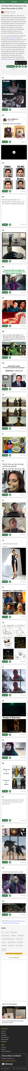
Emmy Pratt (6, 11)
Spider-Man (11, 945)
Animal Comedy (5, 1037)
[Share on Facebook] (16, 66)
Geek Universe (4, 1039)
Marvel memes (9, 59)
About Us (3, 1049)
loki (2, 932)
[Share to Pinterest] (22, 66)
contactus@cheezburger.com (9, 1060)
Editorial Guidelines (6, 1051)
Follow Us (12, 921)
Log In (25, 1)
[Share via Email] (25, 66)
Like (5, 949)
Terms (14, 1068)
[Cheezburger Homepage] (14, 1064)
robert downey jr (5, 935)
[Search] (4, 2)
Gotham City (14, 38)
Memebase (14, 1)
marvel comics (13, 932)
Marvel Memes (23, 109)
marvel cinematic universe (8, 939)
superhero (4, 945)
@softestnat (24, 141)
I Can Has (3, 1031)
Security (20, 1068)
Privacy (17, 1068)
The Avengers (21, 935)
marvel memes (19, 945)
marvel (6, 932)
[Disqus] (14, 981)
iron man (4, 942)
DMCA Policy (25, 1068)
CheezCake (3, 1041)
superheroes (20, 942)
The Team (3, 1047)
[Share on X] (19, 66)
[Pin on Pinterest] (10, 109)
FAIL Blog (3, 1033)
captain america (11, 942)
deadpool (13, 935)
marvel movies (19, 939)
